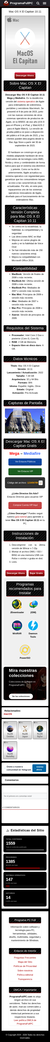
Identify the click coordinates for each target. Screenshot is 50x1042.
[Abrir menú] (44, 3)
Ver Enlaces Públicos (25, 461)
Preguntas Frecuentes (25, 957)
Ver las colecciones (21, 696)
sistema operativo (26, 101)
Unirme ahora (39, 768)
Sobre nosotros (25, 970)
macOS (8, 714)
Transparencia (25, 979)
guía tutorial (21, 516)
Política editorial (25, 975)
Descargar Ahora (25, 75)
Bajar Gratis (36, 573)
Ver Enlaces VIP (25, 471)
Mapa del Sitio (25, 962)
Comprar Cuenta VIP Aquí (25, 505)
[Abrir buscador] (38, 3)
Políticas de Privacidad (25, 966)
